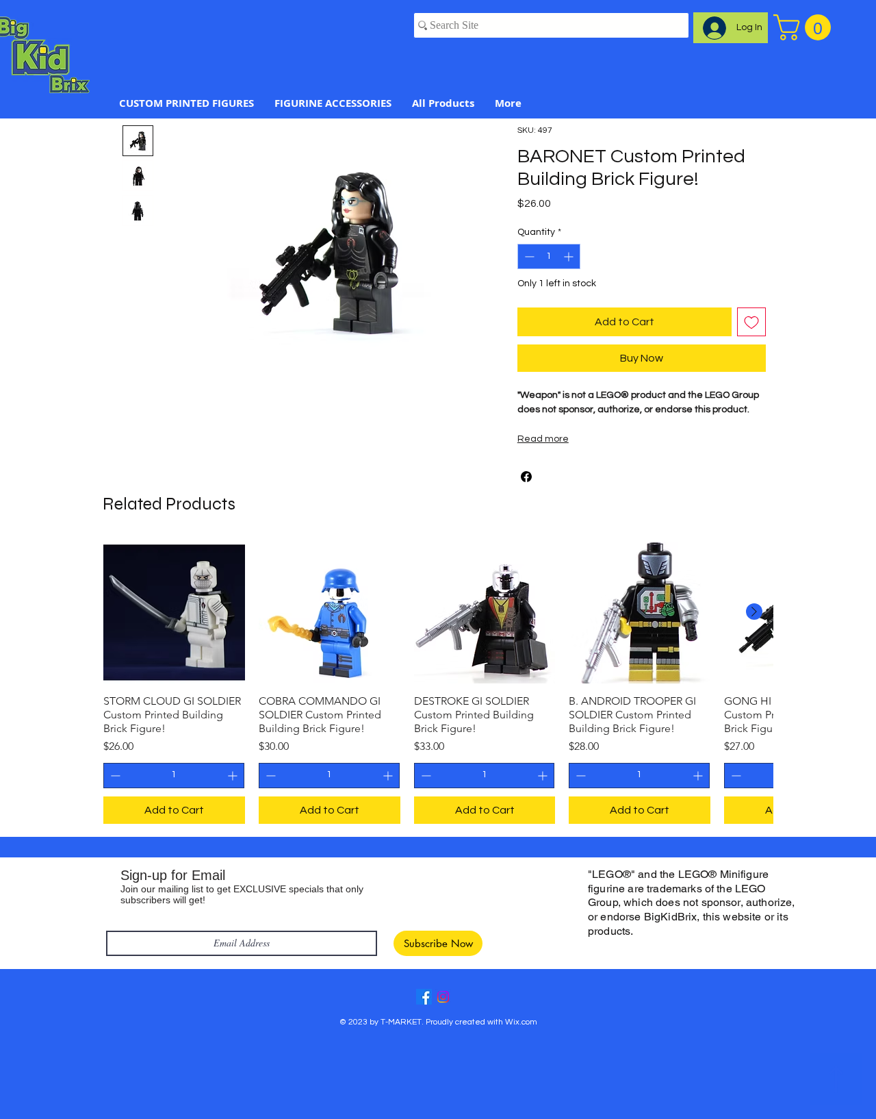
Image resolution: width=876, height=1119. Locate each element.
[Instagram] (443, 997)
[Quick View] (174, 612)
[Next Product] (754, 611)
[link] (805, 27)
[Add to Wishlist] (751, 321)
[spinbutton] (549, 256)
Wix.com (521, 1022)
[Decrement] (528, 256)
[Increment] (569, 256)
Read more (543, 439)
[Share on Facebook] (526, 476)
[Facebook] (424, 997)
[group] (438, 683)
